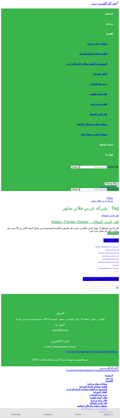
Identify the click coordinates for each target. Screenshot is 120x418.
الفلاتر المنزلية (100, 74)
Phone (78, 414)
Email (106, 414)
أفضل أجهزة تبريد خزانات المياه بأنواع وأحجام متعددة (108, 252)
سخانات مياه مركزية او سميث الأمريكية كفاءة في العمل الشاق (107, 246)
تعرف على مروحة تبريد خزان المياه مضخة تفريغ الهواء (108, 268)
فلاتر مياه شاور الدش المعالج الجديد (112, 249)
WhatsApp (16, 414)
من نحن (109, 23)
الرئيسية (109, 13)
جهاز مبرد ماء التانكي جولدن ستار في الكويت (110, 255)
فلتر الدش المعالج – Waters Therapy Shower (85, 222)
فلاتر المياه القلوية (98, 94)
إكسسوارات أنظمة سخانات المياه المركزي (86, 64)
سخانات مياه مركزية (97, 43)
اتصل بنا (109, 154)
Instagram (48, 414)
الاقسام (109, 33)
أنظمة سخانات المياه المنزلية (93, 54)
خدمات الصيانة (106, 144)
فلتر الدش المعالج (98, 114)
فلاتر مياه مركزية (98, 104)
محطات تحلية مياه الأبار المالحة (92, 124)
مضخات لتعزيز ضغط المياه (94, 134)
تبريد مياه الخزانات (98, 84)
